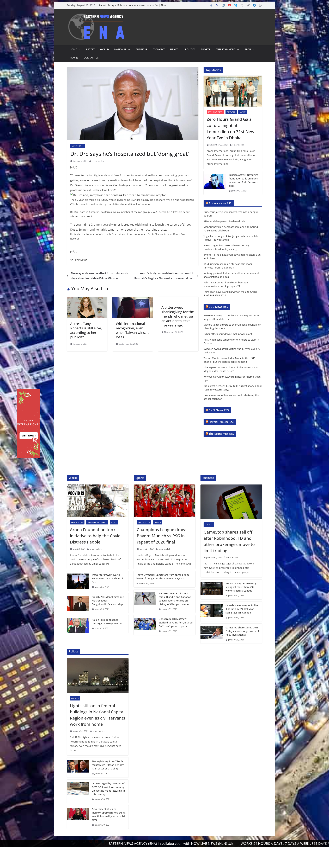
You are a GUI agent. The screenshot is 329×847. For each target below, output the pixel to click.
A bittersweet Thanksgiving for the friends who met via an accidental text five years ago (177, 316)
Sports (205, 49)
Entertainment (225, 49)
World (104, 49)
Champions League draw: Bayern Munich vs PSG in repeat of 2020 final (161, 536)
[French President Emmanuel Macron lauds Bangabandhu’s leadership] (78, 603)
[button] (79, 49)
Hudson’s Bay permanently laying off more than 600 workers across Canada (241, 587)
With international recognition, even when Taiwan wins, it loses (132, 330)
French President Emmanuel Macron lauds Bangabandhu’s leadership (108, 600)
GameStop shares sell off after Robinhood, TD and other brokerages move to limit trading (229, 541)
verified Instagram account (126, 185)
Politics (190, 49)
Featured (231, 112)
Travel (74, 57)
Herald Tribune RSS (221, 422)
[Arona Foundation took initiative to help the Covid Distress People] (98, 500)
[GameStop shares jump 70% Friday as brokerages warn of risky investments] (211, 634)
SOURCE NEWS (78, 260)
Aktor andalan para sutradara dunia (224, 221)
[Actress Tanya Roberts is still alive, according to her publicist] (87, 299)
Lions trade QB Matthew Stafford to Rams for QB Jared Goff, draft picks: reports (176, 622)
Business (141, 49)
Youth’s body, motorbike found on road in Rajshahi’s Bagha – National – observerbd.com (164, 275)
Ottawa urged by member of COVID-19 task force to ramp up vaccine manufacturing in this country (108, 789)
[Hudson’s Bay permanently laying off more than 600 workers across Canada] (211, 590)
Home (73, 49)
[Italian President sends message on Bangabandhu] (78, 624)
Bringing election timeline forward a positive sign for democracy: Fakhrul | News (138, 7)
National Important (97, 522)
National (120, 49)
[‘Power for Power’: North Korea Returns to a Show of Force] (78, 581)
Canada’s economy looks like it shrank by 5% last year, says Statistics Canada (242, 609)
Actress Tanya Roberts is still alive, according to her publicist (86, 330)
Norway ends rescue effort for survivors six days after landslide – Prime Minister (99, 275)
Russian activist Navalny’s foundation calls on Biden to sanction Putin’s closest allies (243, 180)
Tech (248, 49)
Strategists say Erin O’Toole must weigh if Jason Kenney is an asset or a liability (108, 765)
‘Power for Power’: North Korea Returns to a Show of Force (107, 578)
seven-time (83, 224)
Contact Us (91, 57)
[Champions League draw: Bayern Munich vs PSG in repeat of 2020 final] (164, 500)
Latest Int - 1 (77, 146)
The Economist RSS (221, 434)
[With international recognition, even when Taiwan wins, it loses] (132, 299)
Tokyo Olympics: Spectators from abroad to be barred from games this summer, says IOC (163, 576)
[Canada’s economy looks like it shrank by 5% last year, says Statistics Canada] (211, 611)
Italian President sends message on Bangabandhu (107, 621)
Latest (90, 49)
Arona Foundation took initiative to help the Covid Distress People (95, 536)
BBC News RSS (218, 307)
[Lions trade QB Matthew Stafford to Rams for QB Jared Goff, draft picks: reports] (145, 625)
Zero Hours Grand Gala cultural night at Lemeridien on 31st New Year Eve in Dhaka (230, 128)
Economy (159, 49)
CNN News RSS (219, 410)
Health (175, 49)
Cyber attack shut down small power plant (228, 334)
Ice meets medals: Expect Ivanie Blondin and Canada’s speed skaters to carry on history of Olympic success (175, 599)
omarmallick (98, 161)
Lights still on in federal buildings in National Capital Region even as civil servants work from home (97, 715)
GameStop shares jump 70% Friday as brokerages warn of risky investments (242, 631)
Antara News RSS (220, 203)
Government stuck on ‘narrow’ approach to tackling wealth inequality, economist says (108, 814)
